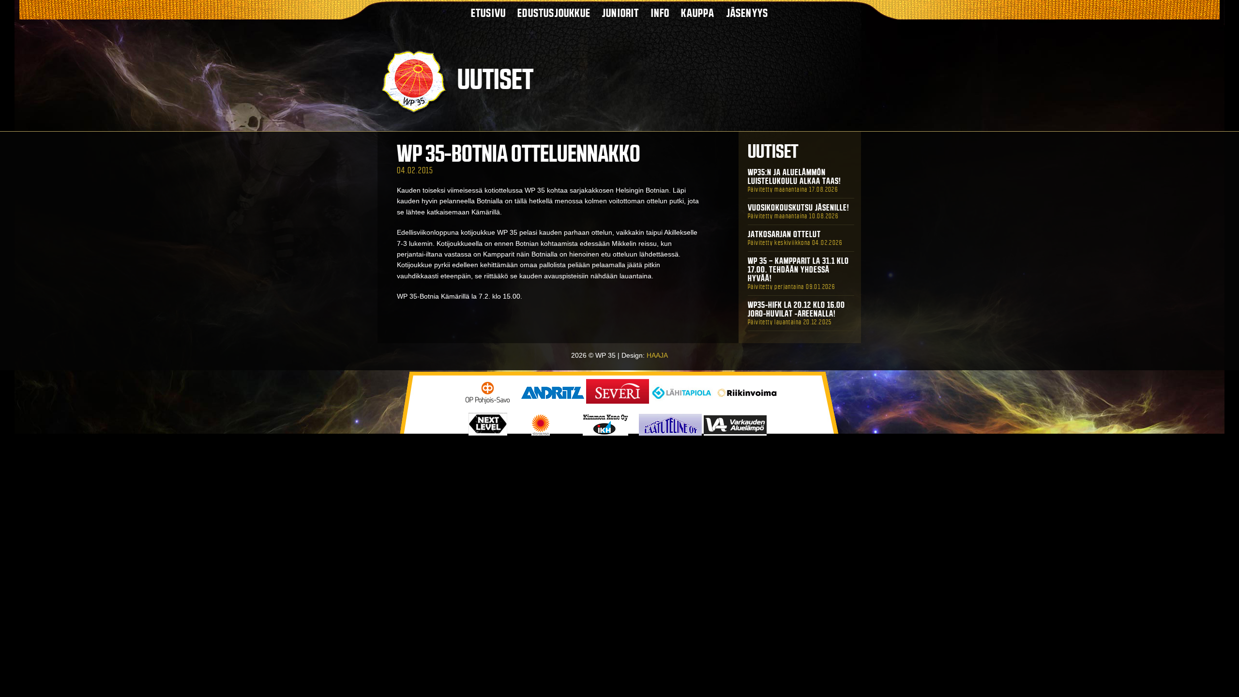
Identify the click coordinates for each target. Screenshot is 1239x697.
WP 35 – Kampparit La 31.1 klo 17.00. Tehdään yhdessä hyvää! (798, 270)
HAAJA (657, 355)
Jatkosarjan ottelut (784, 234)
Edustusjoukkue (553, 13)
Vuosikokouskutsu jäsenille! (798, 207)
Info (660, 13)
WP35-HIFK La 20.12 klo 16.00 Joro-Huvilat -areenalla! (796, 309)
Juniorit (620, 13)
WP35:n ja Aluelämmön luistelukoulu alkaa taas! (794, 176)
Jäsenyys (747, 13)
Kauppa (697, 13)
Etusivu (488, 13)
